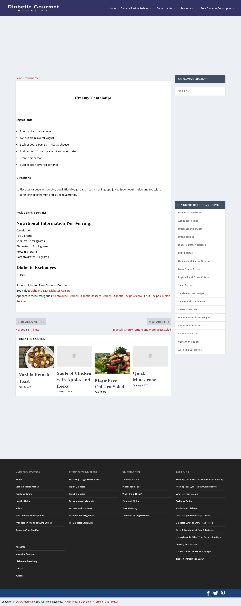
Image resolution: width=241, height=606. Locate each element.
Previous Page (32, 77)
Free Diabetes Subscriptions (217, 8)
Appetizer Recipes (188, 220)
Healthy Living (23, 501)
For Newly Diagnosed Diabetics (85, 479)
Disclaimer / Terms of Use (95, 601)
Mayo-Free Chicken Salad (109, 383)
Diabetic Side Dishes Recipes (194, 317)
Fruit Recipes (152, 296)
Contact (19, 568)
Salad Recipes (185, 285)
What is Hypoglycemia (187, 493)
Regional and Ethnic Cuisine (193, 277)
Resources (187, 8)
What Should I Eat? (131, 486)
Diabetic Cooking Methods (135, 515)
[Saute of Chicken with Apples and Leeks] (74, 356)
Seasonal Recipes (187, 309)
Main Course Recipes (189, 269)
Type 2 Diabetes (77, 493)
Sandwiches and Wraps (191, 293)
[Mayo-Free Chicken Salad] (112, 360)
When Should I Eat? (132, 493)
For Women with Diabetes (82, 501)
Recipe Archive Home (190, 212)
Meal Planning (129, 508)
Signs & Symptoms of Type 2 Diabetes (194, 529)
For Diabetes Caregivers (81, 522)
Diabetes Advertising (26, 561)
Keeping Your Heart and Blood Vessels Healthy (199, 479)
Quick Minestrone (144, 376)
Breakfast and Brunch (190, 228)
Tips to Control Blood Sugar (190, 558)
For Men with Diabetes (80, 508)
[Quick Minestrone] (150, 356)
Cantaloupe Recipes (66, 296)
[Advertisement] (114, 46)
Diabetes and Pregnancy (81, 515)
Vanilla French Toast (34, 377)
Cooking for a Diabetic (187, 544)
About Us (20, 546)
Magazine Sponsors (25, 554)
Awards (19, 575)
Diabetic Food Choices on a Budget (193, 551)
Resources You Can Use (27, 529)
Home (112, 8)
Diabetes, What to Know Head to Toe (194, 522)
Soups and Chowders (190, 325)
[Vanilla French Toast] (36, 357)
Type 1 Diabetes (77, 486)
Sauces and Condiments (191, 301)
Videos (19, 508)
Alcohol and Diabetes (187, 508)
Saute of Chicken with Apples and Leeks (74, 379)
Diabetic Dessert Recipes (95, 296)
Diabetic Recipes (130, 479)
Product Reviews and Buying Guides (34, 522)
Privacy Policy (71, 601)
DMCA (114, 601)
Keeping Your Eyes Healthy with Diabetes (196, 486)
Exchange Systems (185, 501)
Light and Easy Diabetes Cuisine (50, 290)
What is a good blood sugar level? (193, 515)
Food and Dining (24, 493)
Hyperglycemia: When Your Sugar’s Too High (198, 537)
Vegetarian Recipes (189, 341)
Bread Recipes (186, 236)
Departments (164, 8)
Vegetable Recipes (188, 333)
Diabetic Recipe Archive (134, 8)
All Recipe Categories (190, 349)
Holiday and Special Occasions (195, 261)
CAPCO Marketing (25, 601)
